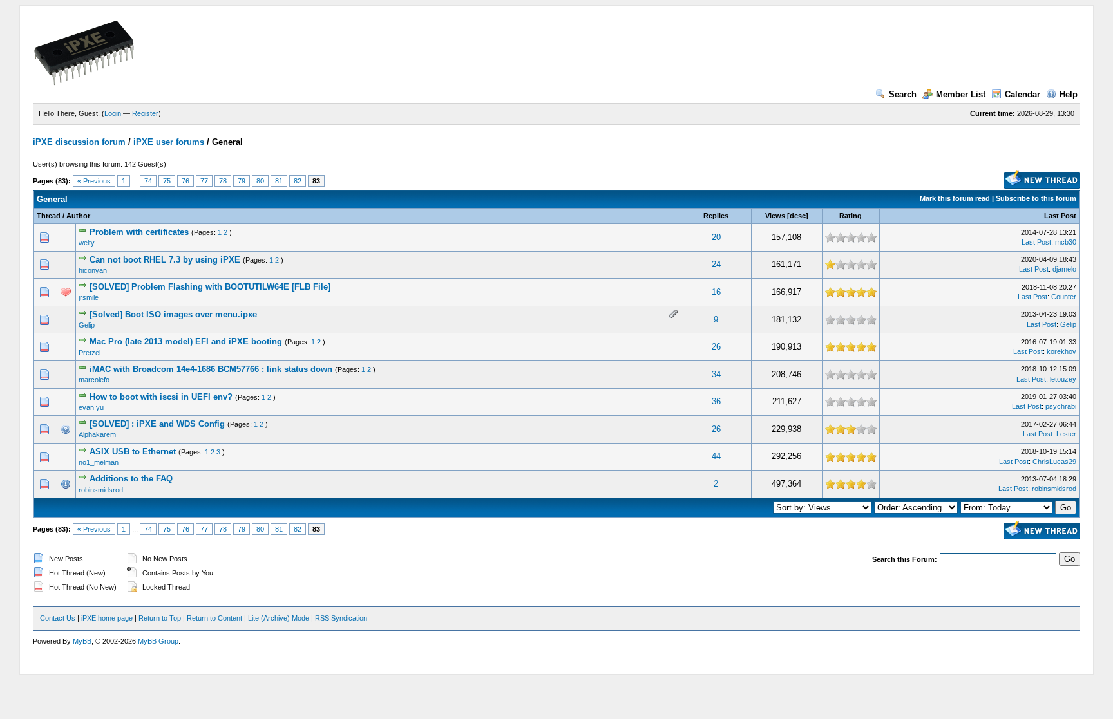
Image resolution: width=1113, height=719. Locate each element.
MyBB (82, 641)
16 (716, 292)
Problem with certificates (139, 232)
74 (148, 181)
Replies (715, 215)
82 (297, 181)
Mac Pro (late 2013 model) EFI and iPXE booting (186, 341)
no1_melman (99, 462)
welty (87, 243)
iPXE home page (107, 618)
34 (716, 374)
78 (223, 181)
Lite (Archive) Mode (278, 618)
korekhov (1061, 351)
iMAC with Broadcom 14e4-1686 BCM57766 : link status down (211, 369)
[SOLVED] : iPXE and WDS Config (157, 424)
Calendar (1022, 94)
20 (716, 237)
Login (112, 113)
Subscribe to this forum (1036, 198)
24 (716, 264)
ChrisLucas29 (1054, 461)
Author (78, 215)
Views (775, 215)
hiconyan (93, 270)
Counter (1063, 297)
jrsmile (89, 297)
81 (279, 181)
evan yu (91, 407)
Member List (960, 94)
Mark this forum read (955, 198)
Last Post (1060, 215)
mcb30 (1065, 242)
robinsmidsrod (101, 490)
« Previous (94, 181)
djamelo (1064, 269)
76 (185, 181)
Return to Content (214, 618)
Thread (49, 215)
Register (145, 113)
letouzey (1063, 379)
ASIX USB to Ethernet (133, 451)
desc (798, 215)
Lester (1066, 434)
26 (716, 346)
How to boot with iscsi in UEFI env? (161, 397)
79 (241, 181)
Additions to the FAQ (131, 478)
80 (260, 181)
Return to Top (159, 618)
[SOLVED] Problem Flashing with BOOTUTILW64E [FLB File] (210, 287)
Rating (850, 215)
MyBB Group (158, 641)
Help (1069, 94)
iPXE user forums (168, 142)
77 (204, 181)
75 (167, 181)
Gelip (87, 325)
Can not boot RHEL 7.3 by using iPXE (165, 260)
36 (716, 401)
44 (716, 456)
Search (903, 94)
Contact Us (57, 618)
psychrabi (1060, 406)
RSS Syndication (341, 618)
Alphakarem (97, 434)
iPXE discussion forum (79, 142)
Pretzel (89, 353)
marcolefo (94, 380)
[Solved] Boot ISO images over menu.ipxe (173, 314)
